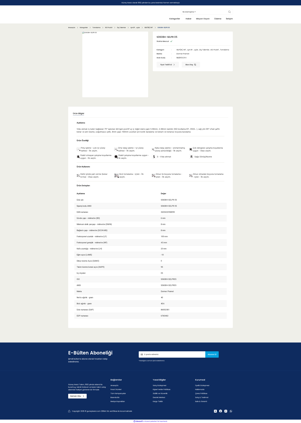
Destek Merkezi (159, 397)
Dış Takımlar (204, 50)
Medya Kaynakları (118, 401)
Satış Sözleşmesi (159, 385)
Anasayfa (114, 385)
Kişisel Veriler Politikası (161, 389)
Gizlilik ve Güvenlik (160, 393)
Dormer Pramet (182, 54)
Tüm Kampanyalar (118, 393)
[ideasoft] (138, 421)
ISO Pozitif (215, 50)
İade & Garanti (201, 401)
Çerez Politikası (201, 393)
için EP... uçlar (192, 50)
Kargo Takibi (158, 401)
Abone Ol (212, 354)
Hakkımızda (199, 389)
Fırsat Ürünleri (116, 389)
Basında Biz (115, 397)
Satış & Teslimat (201, 397)
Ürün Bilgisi (78, 113)
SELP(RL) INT (181, 50)
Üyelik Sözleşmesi (202, 385)
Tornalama (224, 50)
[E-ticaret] (150, 421)
